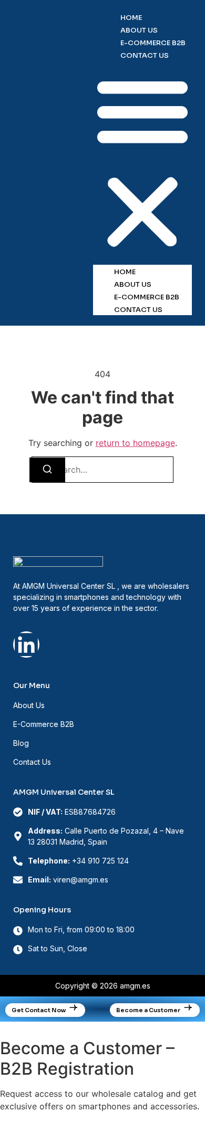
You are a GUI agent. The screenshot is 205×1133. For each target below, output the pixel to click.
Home (131, 17)
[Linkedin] (26, 644)
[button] (142, 163)
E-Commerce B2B (153, 42)
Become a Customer (148, 1010)
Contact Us (144, 55)
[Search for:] (102, 469)
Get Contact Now (39, 1010)
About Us (139, 30)
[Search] (47, 470)
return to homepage (135, 443)
